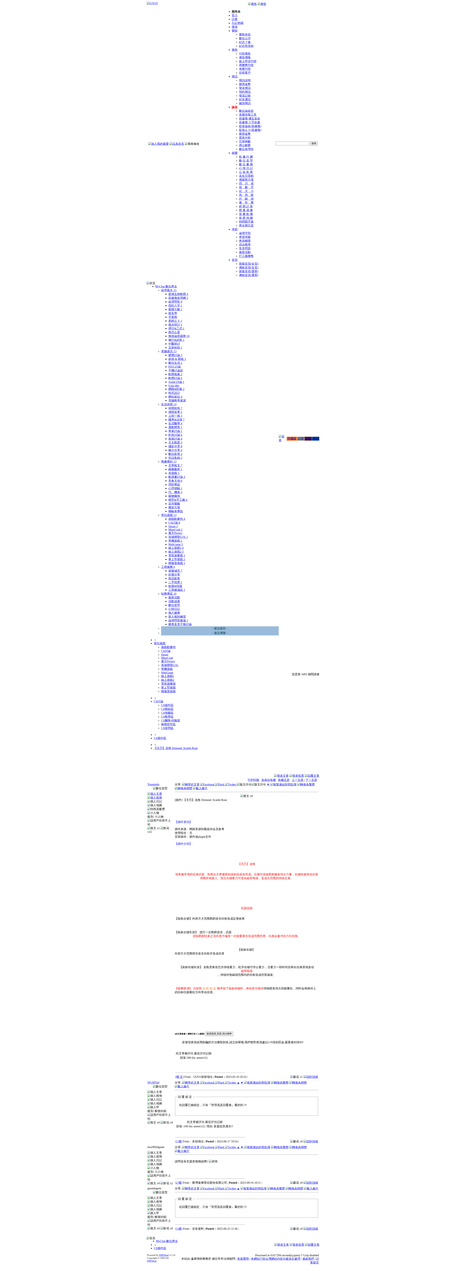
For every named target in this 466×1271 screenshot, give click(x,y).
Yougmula (153, 784)
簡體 (316, 438)
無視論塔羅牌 (178, 336)
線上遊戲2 (176, 551)
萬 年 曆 (246, 202)
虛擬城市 (175, 570)
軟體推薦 (175, 374)
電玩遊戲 (168, 515)
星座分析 (245, 137)
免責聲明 (243, 1258)
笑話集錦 (175, 457)
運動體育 (175, 427)
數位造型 (174, 605)
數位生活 (175, 362)
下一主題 (311, 779)
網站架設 (175, 396)
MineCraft (175, 529)
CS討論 (174, 522)
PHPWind (164, 1255)
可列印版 (253, 779)
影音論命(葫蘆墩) (250, 126)
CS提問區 (167, 728)
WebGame (175, 544)
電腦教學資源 (177, 400)
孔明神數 (245, 141)
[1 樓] (178, 1141)
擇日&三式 (176, 328)
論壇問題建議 (178, 620)
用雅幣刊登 (246, 65)
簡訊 (235, 76)
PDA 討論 (174, 366)
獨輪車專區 (175, 511)
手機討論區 (175, 370)
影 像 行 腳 (246, 156)
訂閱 (301, 438)
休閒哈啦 (175, 408)
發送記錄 (245, 95)
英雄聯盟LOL (178, 536)
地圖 (308, 438)
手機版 (291, 438)
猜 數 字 (246, 187)
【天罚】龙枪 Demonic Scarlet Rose (176, 748)
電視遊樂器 (176, 555)
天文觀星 (175, 442)
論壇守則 (245, 233)
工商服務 (168, 566)
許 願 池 (246, 198)
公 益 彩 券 (246, 172)
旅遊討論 (175, 438)
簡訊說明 (245, 80)
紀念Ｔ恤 (245, 42)
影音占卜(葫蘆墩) (250, 130)
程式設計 (174, 392)
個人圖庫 (174, 612)
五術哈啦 (175, 347)
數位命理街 (246, 149)
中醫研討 (174, 343)
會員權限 (245, 240)
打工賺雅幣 (246, 256)
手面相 (172, 317)
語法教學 (245, 244)
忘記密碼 (237, 23)
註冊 (235, 19)
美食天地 (175, 480)
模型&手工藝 (177, 499)
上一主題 (298, 779)
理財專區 (174, 484)
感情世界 (175, 411)
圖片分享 (175, 450)
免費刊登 (245, 68)
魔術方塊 (174, 507)
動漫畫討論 (176, 476)
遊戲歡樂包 (176, 518)
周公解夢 (245, 145)
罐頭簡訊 (245, 103)
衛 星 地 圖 (246, 217)
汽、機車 (175, 492)
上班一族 (175, 415)
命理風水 (168, 290)
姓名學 (172, 313)
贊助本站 (245, 34)
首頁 (235, 259)
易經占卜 (175, 320)
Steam (173, 526)
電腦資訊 (168, 351)
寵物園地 (174, 496)
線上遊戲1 (176, 547)
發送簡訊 (245, 87)
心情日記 (174, 608)
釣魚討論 (175, 434)
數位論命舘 (246, 110)
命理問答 (175, 301)
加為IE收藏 (268, 779)
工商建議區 (176, 589)
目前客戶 (245, 72)
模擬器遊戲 (176, 563)
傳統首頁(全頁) (248, 267)
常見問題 (245, 248)
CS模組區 (167, 709)
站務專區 (168, 593)
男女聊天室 (246, 225)
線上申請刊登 (247, 61)
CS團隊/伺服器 (170, 720)
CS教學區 (167, 716)
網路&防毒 (176, 389)
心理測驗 (175, 488)
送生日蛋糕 (246, 175)
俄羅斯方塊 (246, 179)
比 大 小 (246, 191)
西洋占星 (174, 332)
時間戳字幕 (246, 221)
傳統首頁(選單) (248, 275)
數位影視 (175, 454)
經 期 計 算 (246, 206)
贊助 (235, 30)
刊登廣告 (245, 53)
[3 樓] (178, 1228)
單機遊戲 (175, 540)
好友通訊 (245, 99)
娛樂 (235, 152)
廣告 (235, 49)
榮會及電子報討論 (180, 624)
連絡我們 (308, 1258)
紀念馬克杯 (246, 45)
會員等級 (245, 236)
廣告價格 (245, 57)
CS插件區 (167, 705)
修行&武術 (176, 339)
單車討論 (175, 431)
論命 (235, 107)
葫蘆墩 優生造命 (249, 118)
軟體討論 (175, 378)
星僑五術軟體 (178, 294)
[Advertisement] (300, 765)
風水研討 (175, 324)
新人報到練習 (177, 616)
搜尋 (235, 26)
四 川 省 (246, 183)
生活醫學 (175, 423)
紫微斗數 (175, 309)
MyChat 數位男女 (166, 286)
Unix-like (173, 385)
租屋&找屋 (175, 586)
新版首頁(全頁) (248, 263)
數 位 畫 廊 (246, 164)
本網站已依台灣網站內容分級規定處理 (275, 1258)
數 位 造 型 (246, 160)
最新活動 (245, 252)
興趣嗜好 (168, 461)
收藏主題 (284, 779)
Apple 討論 (176, 381)
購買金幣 (245, 84)
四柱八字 (175, 305)
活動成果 (174, 601)
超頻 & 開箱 (177, 359)
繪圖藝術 (175, 469)
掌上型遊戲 (176, 559)
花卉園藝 (174, 503)
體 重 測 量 (246, 210)
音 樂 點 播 (246, 214)
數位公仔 (245, 38)
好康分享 (174, 574)
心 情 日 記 (246, 168)
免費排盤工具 (247, 114)
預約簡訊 (245, 91)
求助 (235, 229)
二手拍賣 (175, 582)
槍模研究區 (168, 724)
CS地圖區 (167, 712)
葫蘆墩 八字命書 (249, 122)
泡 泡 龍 (246, 194)
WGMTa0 (153, 1082)
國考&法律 (176, 419)
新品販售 (174, 578)
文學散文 (175, 465)
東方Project (175, 533)
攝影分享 (175, 446)
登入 (235, 15)
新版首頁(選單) (248, 271)
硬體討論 (175, 355)
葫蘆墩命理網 (178, 297)
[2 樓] (178, 1182)
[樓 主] (179, 1076)
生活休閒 (168, 404)
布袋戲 (173, 473)
